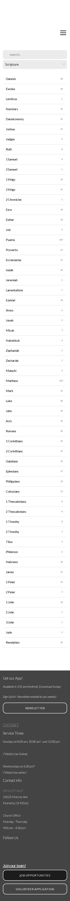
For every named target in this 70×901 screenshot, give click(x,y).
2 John (10, 612)
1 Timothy (12, 521)
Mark (9, 391)
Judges (10, 139)
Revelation (12, 642)
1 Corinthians (14, 441)
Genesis (11, 79)
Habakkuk (13, 340)
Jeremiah (11, 280)
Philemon (12, 552)
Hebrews (12, 562)
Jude (9, 632)
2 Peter (10, 592)
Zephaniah (12, 350)
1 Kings (10, 179)
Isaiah (9, 270)
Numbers (12, 109)
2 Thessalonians (16, 511)
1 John (10, 602)
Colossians (13, 491)
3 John (10, 622)
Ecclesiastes (13, 260)
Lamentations (14, 290)
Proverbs (12, 250)
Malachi (11, 370)
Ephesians (12, 471)
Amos (9, 310)
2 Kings (10, 189)
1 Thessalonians (16, 501)
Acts (9, 421)
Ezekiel (10, 300)
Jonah (9, 320)
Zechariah (12, 360)
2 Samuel (11, 169)
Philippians (13, 481)
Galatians (12, 461)
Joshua (10, 129)
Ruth (9, 149)
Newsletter (35, 708)
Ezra (9, 209)
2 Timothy (12, 531)
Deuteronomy (15, 119)
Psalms (10, 240)
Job (8, 229)
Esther (10, 219)
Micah (10, 330)
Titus (9, 542)
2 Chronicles (14, 199)
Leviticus (11, 99)
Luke (9, 401)
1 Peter (10, 582)
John (9, 411)
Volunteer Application (35, 889)
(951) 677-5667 (13, 790)
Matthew (12, 380)
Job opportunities (35, 875)
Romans (11, 431)
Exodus (10, 89)
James (10, 572)
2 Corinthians (14, 451)
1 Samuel (11, 159)
